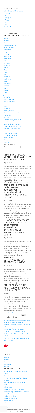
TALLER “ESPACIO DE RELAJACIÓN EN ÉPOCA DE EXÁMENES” (17, 287)
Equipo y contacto (9, 52)
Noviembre (7, 63)
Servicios (6, 40)
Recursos (6, 104)
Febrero (6, 68)
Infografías (7, 108)
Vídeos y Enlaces (9, 110)
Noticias (6, 140)
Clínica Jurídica (8, 401)
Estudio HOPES (8, 138)
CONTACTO (7, 27)
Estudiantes (7, 56)
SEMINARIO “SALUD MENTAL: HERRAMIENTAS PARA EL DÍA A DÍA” (18, 157)
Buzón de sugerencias (11, 135)
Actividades (7, 54)
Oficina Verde (8, 376)
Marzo (6, 70)
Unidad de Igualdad (10, 396)
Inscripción (7, 131)
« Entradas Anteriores (10, 313)
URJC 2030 (7, 142)
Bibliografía (7, 115)
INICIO (6, 29)
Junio (5, 74)
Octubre (6, 61)
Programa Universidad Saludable (14, 382)
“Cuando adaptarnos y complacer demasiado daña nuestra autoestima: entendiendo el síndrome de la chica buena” (16, 190)
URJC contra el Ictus (10, 99)
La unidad (7, 357)
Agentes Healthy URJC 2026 (12, 120)
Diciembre (7, 65)
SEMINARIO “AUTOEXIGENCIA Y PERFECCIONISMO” (14, 260)
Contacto (6, 366)
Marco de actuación (10, 45)
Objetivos (7, 43)
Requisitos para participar (12, 129)
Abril (5, 72)
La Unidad (7, 38)
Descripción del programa (12, 122)
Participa (6, 117)
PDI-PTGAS (7, 77)
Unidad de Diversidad (10, 398)
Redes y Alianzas (9, 47)
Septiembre (7, 59)
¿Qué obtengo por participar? (13, 126)
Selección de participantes (12, 124)
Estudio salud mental (10, 133)
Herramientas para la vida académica (15, 113)
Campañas (7, 97)
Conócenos (7, 50)
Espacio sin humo (9, 101)
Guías (5, 106)
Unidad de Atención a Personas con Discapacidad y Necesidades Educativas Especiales (16, 391)
